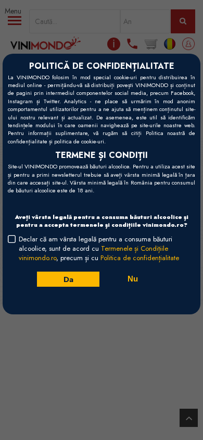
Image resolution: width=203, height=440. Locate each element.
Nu (133, 278)
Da (68, 279)
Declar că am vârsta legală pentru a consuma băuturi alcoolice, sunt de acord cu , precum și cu (99, 249)
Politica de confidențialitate (139, 258)
